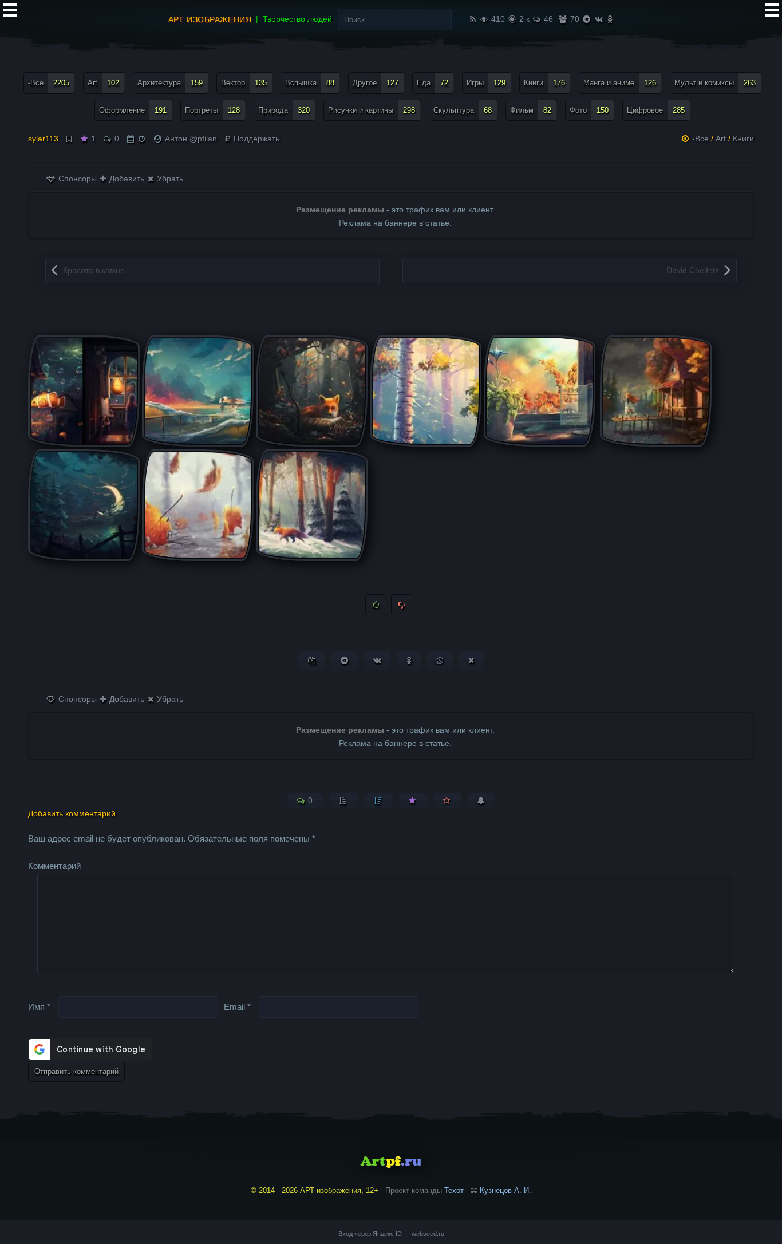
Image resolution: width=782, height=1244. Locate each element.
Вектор (244, 82)
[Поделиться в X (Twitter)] (471, 660)
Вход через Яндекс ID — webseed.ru (391, 1233)
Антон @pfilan (191, 138)
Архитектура (170, 82)
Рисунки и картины (371, 110)
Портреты (212, 110)
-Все (48, 82)
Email (237, 1006)
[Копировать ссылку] (312, 660)
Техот (454, 1190)
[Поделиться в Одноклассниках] (409, 660)
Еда (432, 82)
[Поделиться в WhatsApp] (440, 660)
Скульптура (462, 110)
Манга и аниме (619, 82)
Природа (284, 110)
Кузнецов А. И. (505, 1190)
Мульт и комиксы (715, 82)
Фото (589, 110)
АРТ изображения (209, 19)
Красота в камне (94, 270)
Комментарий (54, 866)
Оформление (133, 110)
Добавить (125, 178)
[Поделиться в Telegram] (344, 660)
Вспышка (309, 82)
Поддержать (255, 138)
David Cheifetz (692, 270)
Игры (486, 82)
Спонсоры (76, 178)
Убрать (169, 178)
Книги (544, 82)
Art (103, 82)
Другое (375, 82)
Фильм (530, 110)
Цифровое (656, 110)
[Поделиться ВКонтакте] (377, 660)
